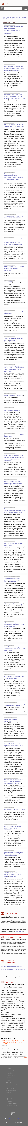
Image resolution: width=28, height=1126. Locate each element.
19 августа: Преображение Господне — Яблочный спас (13, 969)
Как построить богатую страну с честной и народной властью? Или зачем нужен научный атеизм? (14, 367)
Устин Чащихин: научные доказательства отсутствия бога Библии (13, 874)
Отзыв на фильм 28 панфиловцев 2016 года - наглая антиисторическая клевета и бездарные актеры (14, 457)
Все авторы (15, 19)
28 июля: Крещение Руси (6, 967)
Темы (7, 1078)
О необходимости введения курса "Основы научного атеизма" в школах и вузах (14, 854)
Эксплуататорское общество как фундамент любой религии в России (12, 1042)
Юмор (8, 1100)
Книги (7, 1094)
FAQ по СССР (8, 282)
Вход (9, 1071)
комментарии (8, 33)
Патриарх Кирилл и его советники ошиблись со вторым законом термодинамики (13, 781)
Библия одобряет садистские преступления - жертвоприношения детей (14, 624)
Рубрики (8, 1077)
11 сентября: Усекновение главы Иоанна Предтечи (12, 971)
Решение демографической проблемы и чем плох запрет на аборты (13, 580)
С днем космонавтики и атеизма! (13, 312)
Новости (8, 1082)
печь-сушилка (19, 931)
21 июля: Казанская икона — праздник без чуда (11, 966)
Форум (10, 1068)
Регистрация (11, 1070)
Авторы (8, 1080)
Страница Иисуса (12, 1103)
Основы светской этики (10, 719)
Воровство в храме (9, 395)
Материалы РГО (10, 1088)
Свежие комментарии (12, 1084)
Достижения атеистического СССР (14, 435)
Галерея (9, 1098)
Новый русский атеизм (12, 1087)
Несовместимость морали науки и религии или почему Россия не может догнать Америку (14, 510)
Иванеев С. (4, 1045)
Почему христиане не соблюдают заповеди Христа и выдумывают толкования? (13, 483)
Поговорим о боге (11, 1090)
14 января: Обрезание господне (8, 965)
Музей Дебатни (12, 1075)
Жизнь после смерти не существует (14, 543)
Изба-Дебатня (12, 1073)
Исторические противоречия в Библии (15, 809)
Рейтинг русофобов (9, 604)
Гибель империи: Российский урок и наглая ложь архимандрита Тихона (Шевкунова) (14, 68)
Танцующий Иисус (12, 1105)
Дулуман (8, 1092)
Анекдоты (9, 1101)
